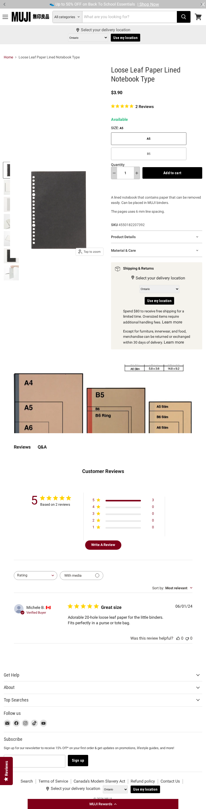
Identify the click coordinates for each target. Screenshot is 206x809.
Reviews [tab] (22, 447)
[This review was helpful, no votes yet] (178, 638)
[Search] (183, 17)
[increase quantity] (137, 173)
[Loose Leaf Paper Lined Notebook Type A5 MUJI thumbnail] (11, 273)
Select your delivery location (105, 30)
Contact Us (170, 781)
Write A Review (103, 545)
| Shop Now (148, 4)
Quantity (118, 165)
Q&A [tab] (42, 447)
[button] (103, 804)
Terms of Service (53, 781)
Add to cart (172, 173)
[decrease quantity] (114, 173)
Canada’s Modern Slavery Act (99, 781)
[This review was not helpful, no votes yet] (187, 638)
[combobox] (35, 575)
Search (27, 781)
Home (8, 57)
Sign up (78, 760)
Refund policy (143, 781)
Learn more (172, 322)
